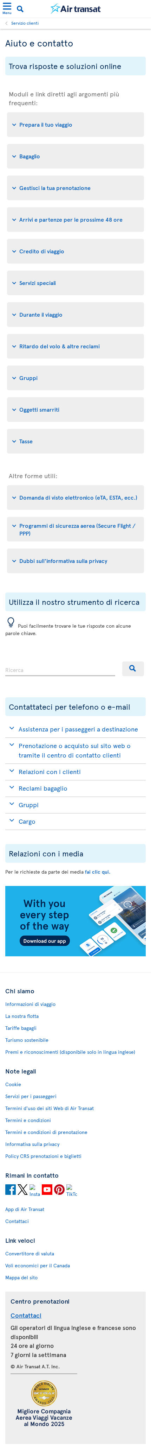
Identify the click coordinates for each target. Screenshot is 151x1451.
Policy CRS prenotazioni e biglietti (43, 1156)
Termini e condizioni (28, 1120)
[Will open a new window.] (10, 1190)
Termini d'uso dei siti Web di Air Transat (49, 1108)
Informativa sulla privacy (32, 1144)
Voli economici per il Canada (37, 1265)
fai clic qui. (97, 871)
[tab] (75, 124)
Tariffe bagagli (21, 1028)
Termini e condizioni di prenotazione (46, 1132)
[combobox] (60, 668)
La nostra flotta (22, 1016)
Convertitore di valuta (29, 1253)
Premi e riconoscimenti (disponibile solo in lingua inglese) (70, 1051)
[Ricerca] (133, 668)
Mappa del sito (21, 1277)
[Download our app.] (75, 954)
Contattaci (17, 1221)
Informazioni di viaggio (30, 1004)
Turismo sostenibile (26, 1040)
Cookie (13, 1084)
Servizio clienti (25, 23)
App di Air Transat (24, 1209)
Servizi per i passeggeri (31, 1096)
